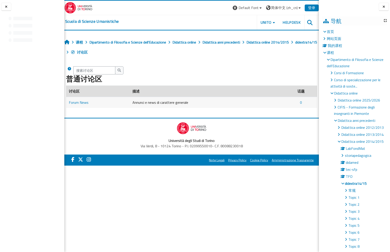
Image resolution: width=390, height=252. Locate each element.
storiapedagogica (358, 155)
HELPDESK (292, 22)
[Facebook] (73, 159)
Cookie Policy (259, 160)
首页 (330, 31)
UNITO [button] (266, 22)
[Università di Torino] (78, 7)
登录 (311, 7)
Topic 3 (354, 211)
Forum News (78, 102)
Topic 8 (354, 246)
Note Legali (217, 160)
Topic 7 (354, 239)
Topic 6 (354, 232)
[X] (80, 159)
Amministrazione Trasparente (293, 160)
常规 (352, 190)
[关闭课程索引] (6, 7)
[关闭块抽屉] (384, 7)
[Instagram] (89, 159)
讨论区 (82, 52)
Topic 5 (354, 225)
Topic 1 (354, 197)
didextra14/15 (356, 183)
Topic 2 (354, 204)
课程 (330, 52)
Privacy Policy (237, 160)
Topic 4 (354, 218)
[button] (247, 7)
